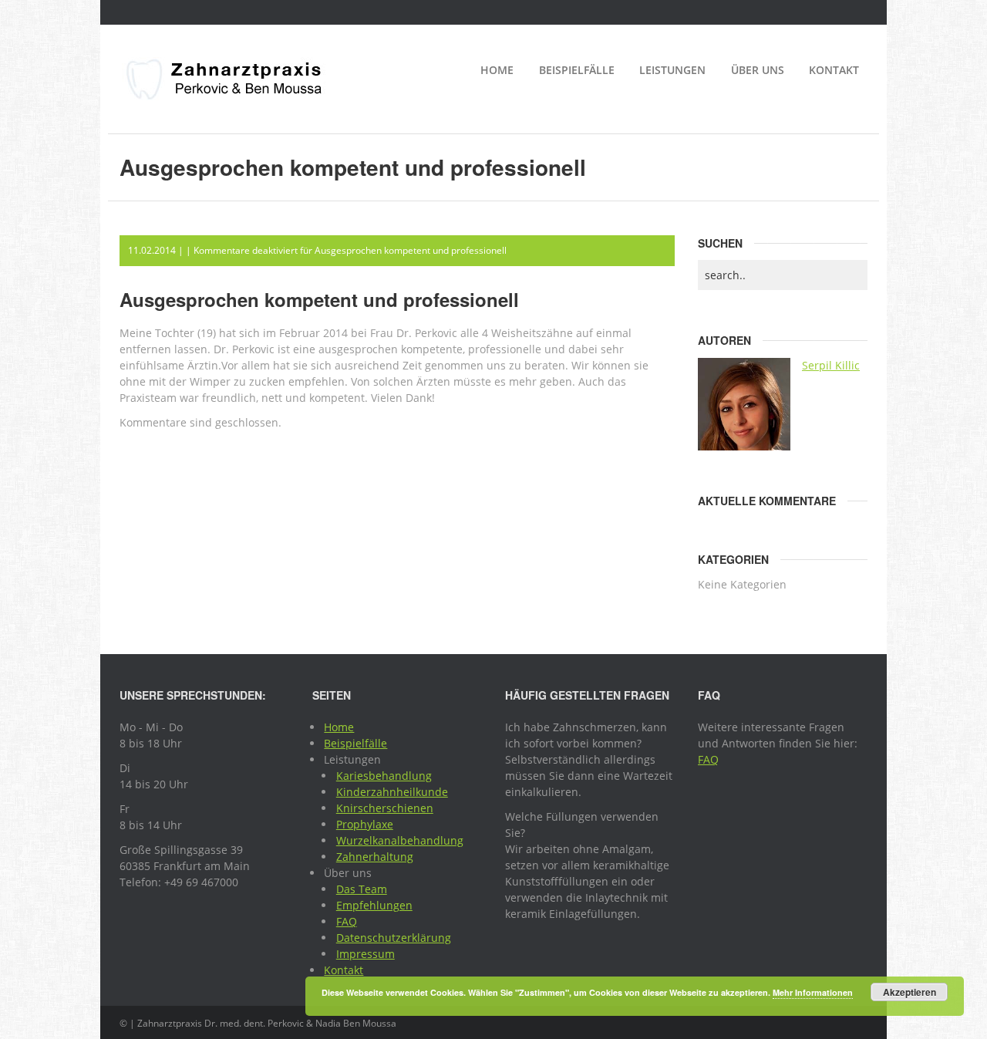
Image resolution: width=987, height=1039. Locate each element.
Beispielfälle (577, 69)
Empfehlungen (374, 905)
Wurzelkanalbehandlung (399, 840)
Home (497, 69)
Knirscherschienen (384, 808)
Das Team (361, 889)
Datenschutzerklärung (393, 937)
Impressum (365, 953)
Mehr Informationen (813, 992)
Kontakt (834, 69)
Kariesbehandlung (384, 775)
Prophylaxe (364, 824)
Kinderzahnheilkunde (392, 791)
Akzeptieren (909, 992)
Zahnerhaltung (374, 856)
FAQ (346, 921)
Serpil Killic (831, 365)
